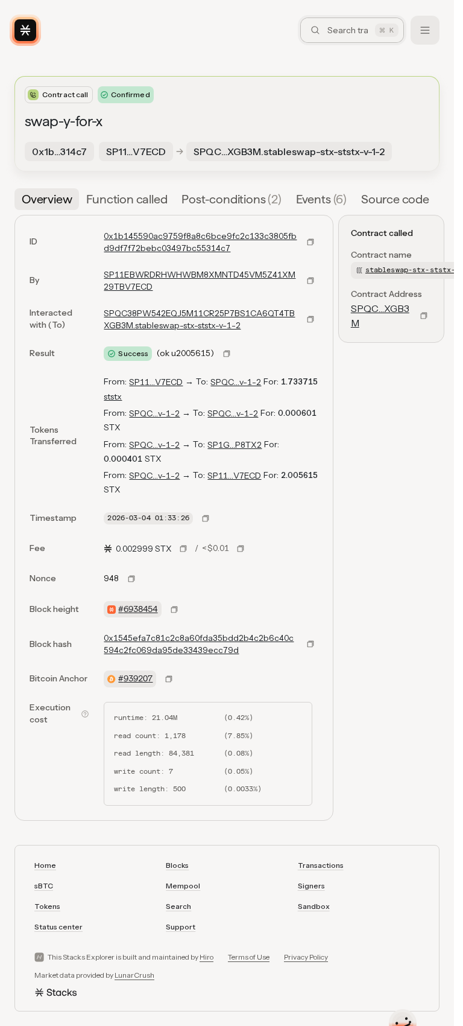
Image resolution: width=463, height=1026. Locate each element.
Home (45, 865)
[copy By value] (310, 280)
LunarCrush (134, 975)
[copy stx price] (183, 548)
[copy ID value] (310, 242)
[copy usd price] (240, 548)
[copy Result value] (227, 354)
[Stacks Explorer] (25, 30)
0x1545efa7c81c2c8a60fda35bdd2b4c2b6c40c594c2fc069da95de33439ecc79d (199, 643)
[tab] (46, 199)
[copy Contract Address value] (424, 315)
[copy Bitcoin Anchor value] (169, 679)
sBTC (43, 885)
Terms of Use (248, 956)
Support (180, 926)
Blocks (177, 865)
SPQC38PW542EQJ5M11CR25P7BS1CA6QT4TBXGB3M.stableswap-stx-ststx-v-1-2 (199, 319)
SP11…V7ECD (156, 382)
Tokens (47, 906)
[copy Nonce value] (131, 579)
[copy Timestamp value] (205, 518)
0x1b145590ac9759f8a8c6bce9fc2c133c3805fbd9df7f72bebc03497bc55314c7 (200, 242)
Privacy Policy (306, 956)
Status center (58, 926)
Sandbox (314, 906)
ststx (113, 396)
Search (178, 906)
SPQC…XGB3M (380, 315)
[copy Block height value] (174, 609)
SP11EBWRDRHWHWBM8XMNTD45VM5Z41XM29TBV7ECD (199, 280)
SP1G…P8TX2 (234, 444)
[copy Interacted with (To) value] (310, 319)
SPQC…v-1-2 (235, 382)
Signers (311, 885)
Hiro (206, 956)
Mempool (183, 885)
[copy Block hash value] (310, 644)
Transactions (321, 865)
